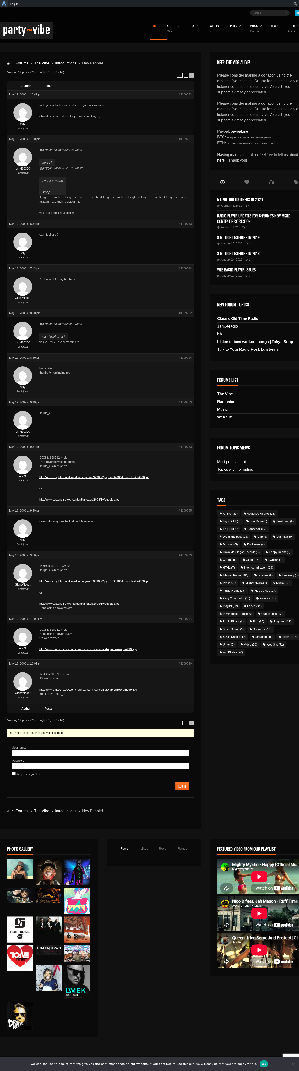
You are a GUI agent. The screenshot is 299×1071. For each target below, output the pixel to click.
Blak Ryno (258, 521)
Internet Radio (235, 575)
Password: (18, 760)
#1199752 (185, 94)
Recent (164, 848)
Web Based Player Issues (236, 269)
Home (154, 26)
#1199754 (185, 357)
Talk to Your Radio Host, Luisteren (247, 349)
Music (222, 409)
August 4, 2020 (229, 227)
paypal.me (239, 131)
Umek (229, 644)
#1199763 (185, 402)
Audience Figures (261, 513)
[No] (293, 1064)
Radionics (226, 402)
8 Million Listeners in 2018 (238, 253)
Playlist (230, 606)
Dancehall (256, 529)
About (171, 28)
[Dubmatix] (20, 1016)
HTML (229, 567)
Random (184, 848)
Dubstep (230, 544)
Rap (258, 621)
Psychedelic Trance (237, 613)
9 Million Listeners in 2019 (238, 237)
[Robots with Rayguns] (77, 901)
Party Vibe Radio (236, 598)
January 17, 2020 (231, 243)
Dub (262, 536)
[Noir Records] (20, 929)
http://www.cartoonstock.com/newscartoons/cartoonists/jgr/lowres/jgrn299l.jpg (88, 649)
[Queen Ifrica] (20, 869)
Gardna (230, 560)
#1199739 (185, 555)
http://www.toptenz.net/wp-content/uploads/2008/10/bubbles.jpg (79, 499)
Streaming (264, 637)
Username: (19, 747)
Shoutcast (262, 629)
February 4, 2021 (231, 205)
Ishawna (265, 575)
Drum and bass (235, 536)
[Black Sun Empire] (77, 929)
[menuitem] (4, 3)
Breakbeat (285, 521)
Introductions (65, 63)
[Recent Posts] (222, 182)
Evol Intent (256, 544)
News (274, 26)
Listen (233, 26)
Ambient (230, 513)
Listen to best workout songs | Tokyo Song (255, 342)
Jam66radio (227, 326)
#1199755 (185, 510)
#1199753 (185, 224)
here (221, 160)
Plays (124, 848)
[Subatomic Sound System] (77, 872)
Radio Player (233, 621)
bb (219, 334)
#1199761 (185, 139)
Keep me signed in (28, 774)
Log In (182, 786)
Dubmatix (284, 536)
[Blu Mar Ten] (49, 925)
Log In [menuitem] (14, 4)
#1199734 (185, 619)
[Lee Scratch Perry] (49, 872)
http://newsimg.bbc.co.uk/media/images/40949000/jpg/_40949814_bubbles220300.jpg (94, 477)
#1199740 (185, 663)
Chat (192, 26)
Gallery (213, 28)
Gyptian (276, 560)
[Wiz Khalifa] (49, 978)
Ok (264, 1064)
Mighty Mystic (256, 583)
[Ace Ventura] (77, 954)
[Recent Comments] (271, 182)
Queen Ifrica (272, 613)
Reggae (282, 621)
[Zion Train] (49, 895)
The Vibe (41, 63)
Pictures (268, 598)
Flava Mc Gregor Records (241, 552)
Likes (144, 848)
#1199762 (185, 313)
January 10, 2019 (231, 275)
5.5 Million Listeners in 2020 (240, 199)
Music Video (265, 590)
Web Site (225, 417)
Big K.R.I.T (231, 521)
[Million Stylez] (20, 895)
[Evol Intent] (20, 958)
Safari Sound (233, 629)
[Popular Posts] (247, 182)
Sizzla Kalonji (234, 637)
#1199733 (185, 447)
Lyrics (229, 583)
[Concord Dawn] (49, 950)
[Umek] (77, 982)
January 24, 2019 (231, 259)
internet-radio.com (258, 567)
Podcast (254, 606)
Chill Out (230, 529)
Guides (252, 560)
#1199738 (185, 268)
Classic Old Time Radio (237, 319)
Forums (22, 63)
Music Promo (234, 590)
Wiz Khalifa (233, 652)
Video (250, 644)
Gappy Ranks (279, 552)
